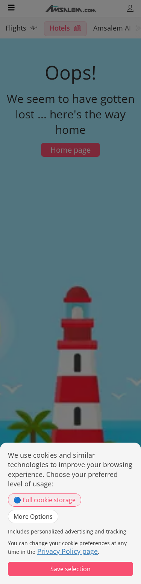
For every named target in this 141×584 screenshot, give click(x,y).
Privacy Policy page (67, 551)
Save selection (70, 569)
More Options (33, 516)
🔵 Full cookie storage (45, 500)
